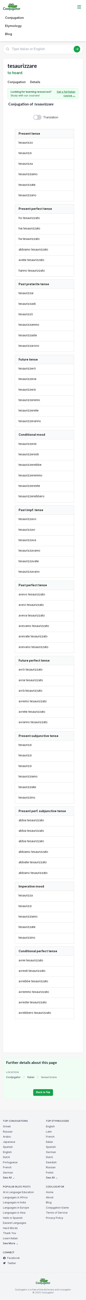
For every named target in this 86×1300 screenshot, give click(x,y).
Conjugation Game (57, 1207)
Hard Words (10, 1228)
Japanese (9, 1141)
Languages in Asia (14, 1212)
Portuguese (10, 1162)
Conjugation (14, 18)
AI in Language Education (18, 1192)
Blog (8, 34)
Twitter (11, 1263)
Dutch (6, 1157)
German (8, 1172)
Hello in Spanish (13, 1217)
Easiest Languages (14, 1222)
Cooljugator (13, 1077)
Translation (50, 117)
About (49, 1197)
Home (49, 1192)
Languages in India (14, 1202)
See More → (10, 1243)
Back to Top (43, 1092)
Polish (49, 1172)
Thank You (9, 1233)
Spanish (8, 1146)
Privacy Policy (54, 1217)
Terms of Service (57, 1212)
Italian (30, 1077)
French (7, 1167)
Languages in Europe (16, 1207)
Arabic (7, 1136)
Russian (8, 1131)
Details (35, 82)
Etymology (13, 26)
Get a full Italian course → (66, 93)
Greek (7, 1126)
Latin (49, 1131)
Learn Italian (10, 1238)
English (7, 1152)
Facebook (13, 1257)
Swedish (51, 1162)
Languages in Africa (15, 1197)
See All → (9, 1177)
